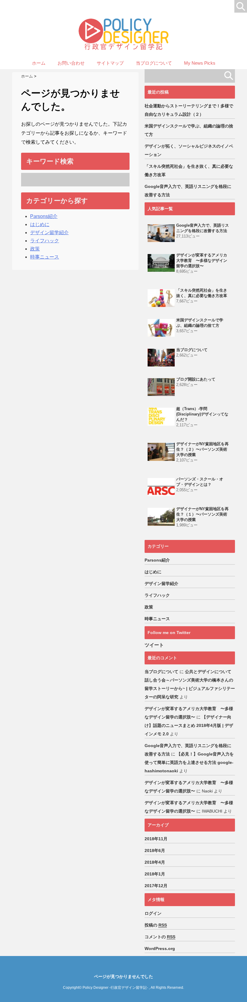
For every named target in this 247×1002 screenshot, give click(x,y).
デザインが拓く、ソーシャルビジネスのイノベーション (189, 150)
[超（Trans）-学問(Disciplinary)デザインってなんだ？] (161, 416)
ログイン (153, 913)
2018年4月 (155, 862)
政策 (35, 248)
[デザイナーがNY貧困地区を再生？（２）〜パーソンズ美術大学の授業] (161, 452)
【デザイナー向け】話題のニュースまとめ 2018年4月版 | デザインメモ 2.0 (189, 725)
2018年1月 (155, 874)
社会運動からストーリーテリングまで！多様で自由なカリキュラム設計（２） (189, 110)
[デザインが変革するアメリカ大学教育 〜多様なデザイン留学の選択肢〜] (161, 263)
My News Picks (199, 63)
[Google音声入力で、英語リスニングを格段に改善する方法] (161, 233)
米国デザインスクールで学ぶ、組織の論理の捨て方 (189, 130)
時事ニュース (44, 256)
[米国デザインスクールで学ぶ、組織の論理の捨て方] (161, 328)
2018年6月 (155, 850)
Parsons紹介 (44, 216)
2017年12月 (156, 885)
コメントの (160, 936)
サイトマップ (110, 63)
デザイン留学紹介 (49, 232)
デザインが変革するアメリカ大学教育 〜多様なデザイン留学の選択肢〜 (201, 260)
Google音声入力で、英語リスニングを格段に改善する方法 (188, 190)
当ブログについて (154, 63)
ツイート (154, 645)
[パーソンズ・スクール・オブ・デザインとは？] (161, 487)
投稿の (156, 925)
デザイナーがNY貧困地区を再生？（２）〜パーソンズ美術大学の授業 (202, 449)
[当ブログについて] (161, 357)
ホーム (38, 63)
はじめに (39, 224)
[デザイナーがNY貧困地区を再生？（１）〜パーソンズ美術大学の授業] (161, 517)
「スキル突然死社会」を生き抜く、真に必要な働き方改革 (189, 170)
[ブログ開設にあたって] (161, 387)
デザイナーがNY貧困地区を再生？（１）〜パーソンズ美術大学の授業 (202, 514)
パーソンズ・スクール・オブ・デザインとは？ (199, 482)
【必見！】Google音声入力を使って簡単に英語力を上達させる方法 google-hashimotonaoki (189, 762)
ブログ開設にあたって (195, 379)
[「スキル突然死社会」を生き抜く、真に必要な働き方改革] (161, 298)
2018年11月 (156, 838)
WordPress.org (160, 948)
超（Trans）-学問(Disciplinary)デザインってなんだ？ (202, 414)
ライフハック (44, 240)
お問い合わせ (71, 63)
